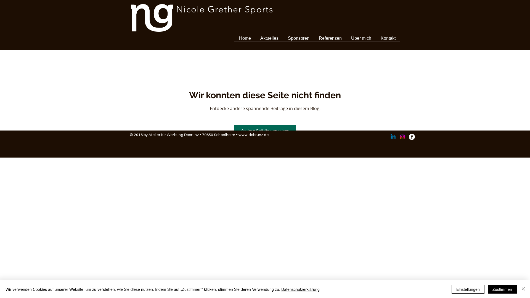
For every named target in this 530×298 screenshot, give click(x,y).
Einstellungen (468, 289)
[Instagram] (402, 137)
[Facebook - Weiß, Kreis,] (412, 137)
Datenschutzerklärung (300, 289)
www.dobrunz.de (254, 135)
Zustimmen (502, 289)
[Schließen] (523, 289)
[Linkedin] (393, 137)
